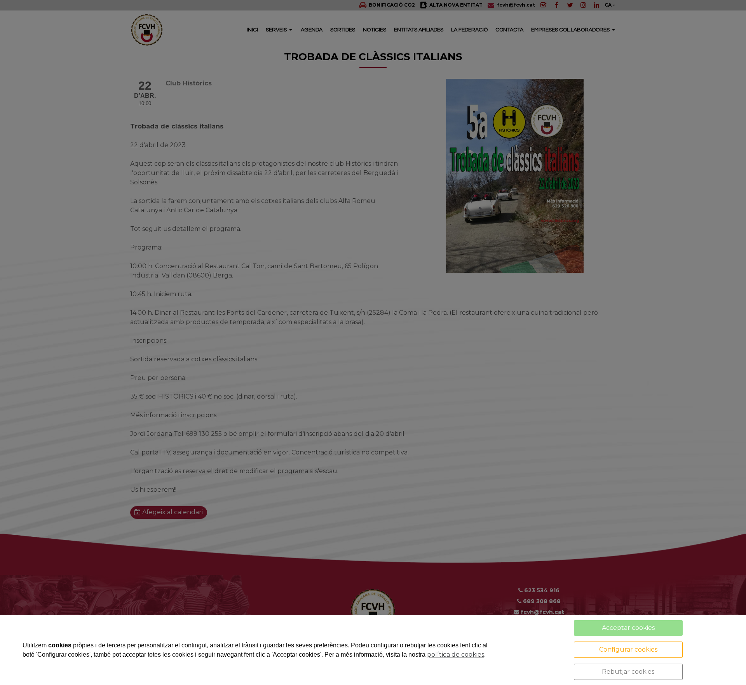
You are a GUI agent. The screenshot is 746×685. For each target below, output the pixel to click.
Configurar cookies (628, 649)
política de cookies (455, 654)
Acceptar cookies (628, 627)
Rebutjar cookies (628, 671)
